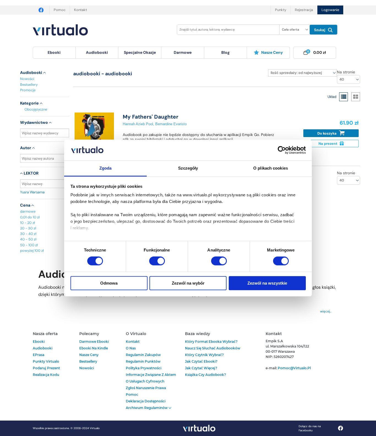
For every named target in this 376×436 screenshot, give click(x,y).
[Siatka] (355, 96)
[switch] (157, 260)
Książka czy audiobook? (205, 375)
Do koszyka (327, 133)
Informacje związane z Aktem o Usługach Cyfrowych (151, 378)
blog (225, 52)
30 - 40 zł (28, 233)
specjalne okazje (140, 52)
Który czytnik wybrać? (204, 355)
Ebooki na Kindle (93, 348)
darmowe (183, 52)
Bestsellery (29, 84)
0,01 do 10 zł (30, 217)
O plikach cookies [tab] (270, 168)
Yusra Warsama (32, 192)
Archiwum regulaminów (147, 408)
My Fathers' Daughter (150, 116)
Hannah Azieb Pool (138, 124)
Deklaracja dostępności (145, 401)
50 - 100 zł (29, 245)
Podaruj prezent (46, 368)
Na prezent (328, 143)
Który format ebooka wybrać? (211, 341)
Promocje (28, 90)
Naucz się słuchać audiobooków (212, 348)
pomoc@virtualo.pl (294, 368)
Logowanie (330, 9)
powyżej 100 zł (32, 250)
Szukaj (320, 30)
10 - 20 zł (27, 222)
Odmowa (109, 283)
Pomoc (60, 9)
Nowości (27, 78)
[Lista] (343, 96)
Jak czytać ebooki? (201, 361)
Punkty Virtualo (46, 361)
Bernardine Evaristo (171, 124)
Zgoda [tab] (105, 168)
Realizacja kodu (46, 375)
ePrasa (38, 355)
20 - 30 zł (28, 228)
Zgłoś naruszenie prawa (146, 388)
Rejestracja (304, 9)
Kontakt (80, 9)
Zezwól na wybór (188, 283)
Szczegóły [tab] (188, 168)
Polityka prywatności (143, 368)
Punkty (280, 9)
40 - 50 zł (28, 239)
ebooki (39, 341)
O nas (131, 348)
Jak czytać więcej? (201, 368)
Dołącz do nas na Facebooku (310, 428)
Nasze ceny (272, 52)
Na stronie (346, 71)
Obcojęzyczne (35, 109)
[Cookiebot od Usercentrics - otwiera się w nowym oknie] (282, 150)
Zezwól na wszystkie (267, 283)
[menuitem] (54, 53)
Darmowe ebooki (94, 341)
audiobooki (42, 348)
